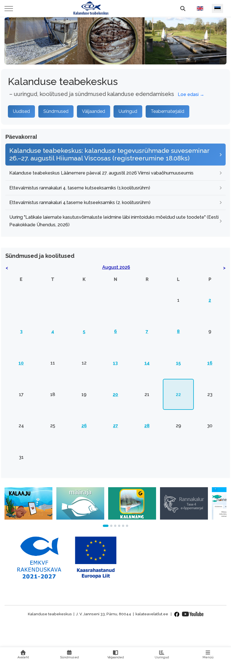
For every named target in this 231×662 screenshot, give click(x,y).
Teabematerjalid (167, 111)
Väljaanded (93, 111)
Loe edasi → (191, 94)
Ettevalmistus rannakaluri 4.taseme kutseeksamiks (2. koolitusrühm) (79, 202)
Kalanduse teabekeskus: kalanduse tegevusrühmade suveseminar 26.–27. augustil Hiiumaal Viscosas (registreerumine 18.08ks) (109, 154)
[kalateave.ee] (90, 8)
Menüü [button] (208, 657)
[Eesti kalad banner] (80, 503)
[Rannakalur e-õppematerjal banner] (184, 503)
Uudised (21, 111)
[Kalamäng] (132, 503)
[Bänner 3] (115, 526)
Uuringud (128, 111)
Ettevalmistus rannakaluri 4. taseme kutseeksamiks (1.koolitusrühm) (79, 188)
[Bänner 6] (127, 526)
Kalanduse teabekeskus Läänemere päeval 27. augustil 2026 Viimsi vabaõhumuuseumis (101, 173)
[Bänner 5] (123, 526)
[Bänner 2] (111, 526)
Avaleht (23, 657)
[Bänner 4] (119, 526)
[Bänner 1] (105, 526)
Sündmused (55, 111)
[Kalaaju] (28, 503)
